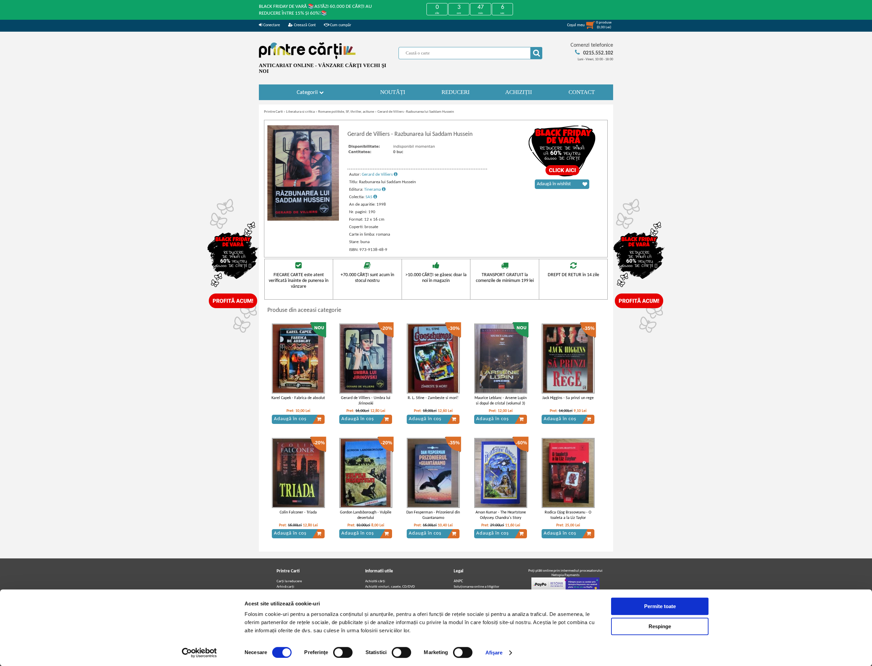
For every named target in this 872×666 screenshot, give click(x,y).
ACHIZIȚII (518, 92)
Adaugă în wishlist (554, 184)
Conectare (271, 25)
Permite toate (660, 606)
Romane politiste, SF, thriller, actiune (346, 112)
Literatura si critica (300, 112)
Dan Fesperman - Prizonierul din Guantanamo (433, 515)
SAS (369, 197)
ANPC (458, 581)
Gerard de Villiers (378, 174)
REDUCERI (455, 92)
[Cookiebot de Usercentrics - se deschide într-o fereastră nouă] (199, 653)
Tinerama (373, 189)
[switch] (343, 652)
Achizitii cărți (375, 581)
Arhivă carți (285, 587)
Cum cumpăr (340, 25)
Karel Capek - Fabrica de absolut (298, 398)
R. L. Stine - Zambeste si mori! (433, 398)
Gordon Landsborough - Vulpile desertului (365, 515)
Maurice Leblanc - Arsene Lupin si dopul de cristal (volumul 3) (500, 401)
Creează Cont (304, 25)
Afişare (494, 652)
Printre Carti (273, 112)
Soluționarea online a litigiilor (476, 587)
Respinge (660, 626)
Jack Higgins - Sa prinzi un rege (568, 398)
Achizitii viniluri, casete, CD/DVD (390, 587)
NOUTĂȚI (392, 92)
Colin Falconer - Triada (298, 512)
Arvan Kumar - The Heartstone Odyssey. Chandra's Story (501, 515)
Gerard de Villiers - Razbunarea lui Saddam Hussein (415, 112)
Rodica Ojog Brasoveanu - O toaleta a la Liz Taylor (568, 515)
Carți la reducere (289, 581)
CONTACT (582, 92)
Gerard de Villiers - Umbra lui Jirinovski (365, 401)
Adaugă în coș (290, 419)
